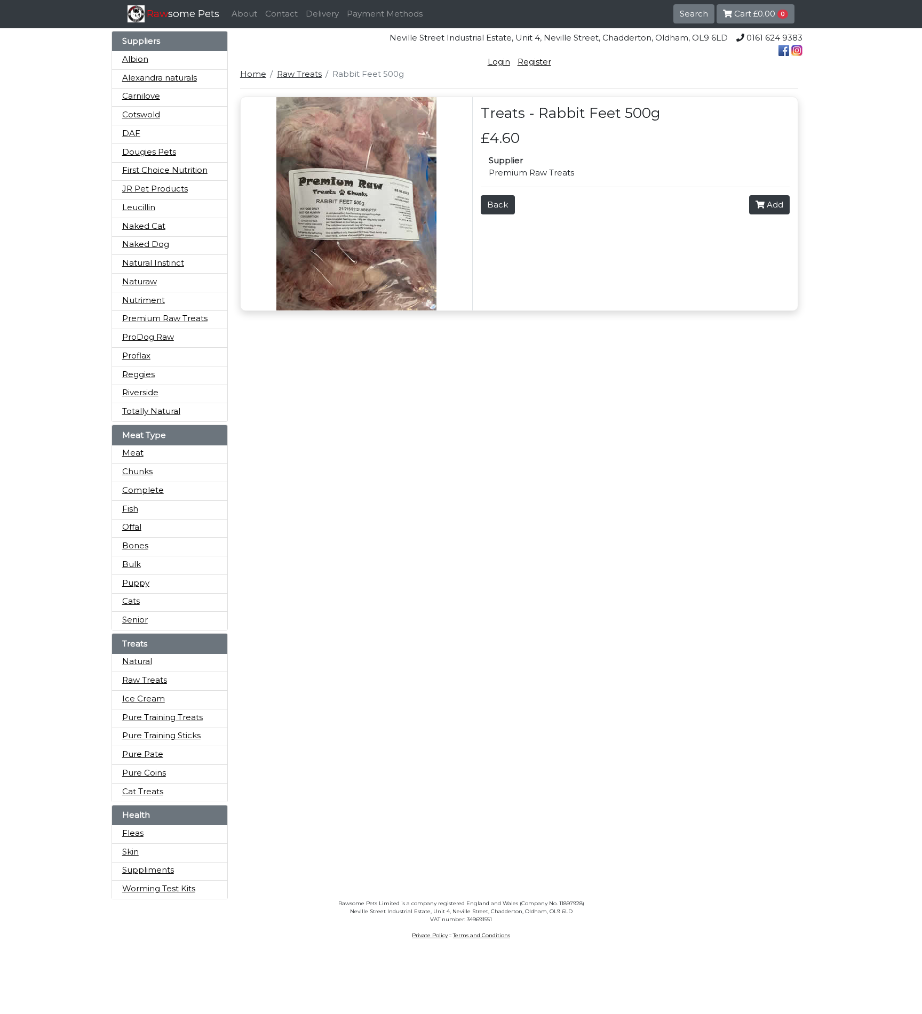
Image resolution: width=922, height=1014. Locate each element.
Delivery (322, 14)
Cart (758, 14)
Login (499, 62)
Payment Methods (385, 14)
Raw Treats (299, 74)
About (244, 14)
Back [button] (497, 204)
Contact (281, 14)
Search (694, 14)
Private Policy (430, 935)
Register (534, 62)
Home (253, 74)
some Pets (183, 13)
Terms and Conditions (481, 935)
